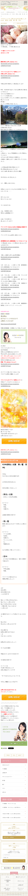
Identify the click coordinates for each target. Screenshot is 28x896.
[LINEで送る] (4, 748)
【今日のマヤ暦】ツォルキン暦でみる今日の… (11, 813)
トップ (2, 12)
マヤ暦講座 (4, 768)
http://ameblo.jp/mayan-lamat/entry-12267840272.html (10, 288)
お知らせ (4, 792)
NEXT (20, 755)
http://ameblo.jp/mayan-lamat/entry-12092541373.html (10, 64)
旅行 (3, 784)
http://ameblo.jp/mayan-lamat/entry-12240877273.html (10, 365)
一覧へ (14, 755)
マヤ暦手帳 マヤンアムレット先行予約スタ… (11, 807)
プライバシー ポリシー (20, 889)
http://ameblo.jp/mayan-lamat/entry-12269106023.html (10, 230)
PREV (8, 755)
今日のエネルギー (10, 12)
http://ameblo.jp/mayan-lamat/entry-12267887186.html (10, 248)
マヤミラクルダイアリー (7, 776)
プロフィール (20, 881)
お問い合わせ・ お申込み (7, 889)
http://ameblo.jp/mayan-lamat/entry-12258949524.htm (10, 76)
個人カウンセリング (20, 877)
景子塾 (3, 780)
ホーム (7, 877)
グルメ (3, 788)
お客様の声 (4, 772)
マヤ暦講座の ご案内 (7, 881)
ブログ (7, 885)
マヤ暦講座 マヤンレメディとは (9, 803)
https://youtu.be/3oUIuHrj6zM (8, 324)
